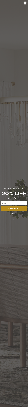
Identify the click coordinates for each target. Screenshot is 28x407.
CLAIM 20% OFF (14, 208)
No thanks (14, 213)
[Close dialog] (25, 3)
